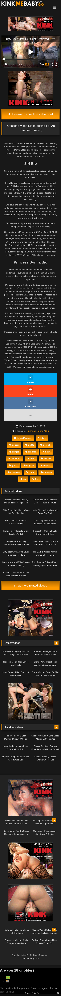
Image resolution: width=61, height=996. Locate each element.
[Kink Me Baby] (25, 4)
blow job (46, 445)
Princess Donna (35, 431)
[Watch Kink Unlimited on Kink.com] (30, 30)
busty (47, 452)
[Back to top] (52, 987)
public (31, 472)
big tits (31, 445)
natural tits (15, 472)
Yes (8, 977)
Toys (37, 479)
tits (24, 479)
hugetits (46, 465)
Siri (47, 431)
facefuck (47, 458)
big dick (15, 445)
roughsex (47, 472)
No (7, 981)
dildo (32, 458)
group (14, 465)
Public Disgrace (24, 438)
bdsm (43, 438)
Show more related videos (30, 585)
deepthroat (16, 458)
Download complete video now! (32, 114)
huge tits (30, 465)
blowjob (15, 452)
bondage (32, 452)
